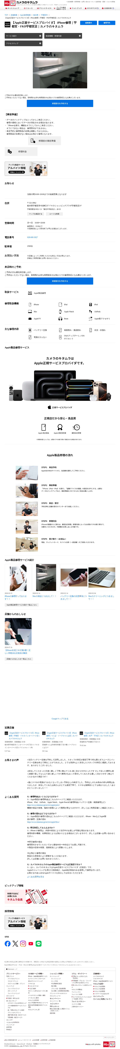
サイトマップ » (98, 996)
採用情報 (77, 1)
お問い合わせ (86, 1)
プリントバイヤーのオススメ (58, 993)
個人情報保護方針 (11, 1040)
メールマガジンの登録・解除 (36, 995)
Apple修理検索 (25, 15)
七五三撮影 (32, 988)
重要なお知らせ (54, 1006)
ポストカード (10, 996)
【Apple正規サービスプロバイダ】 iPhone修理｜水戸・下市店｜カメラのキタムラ (99, 734)
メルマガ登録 (111, 1)
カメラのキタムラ (98, 976)
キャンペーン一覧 (55, 1001)
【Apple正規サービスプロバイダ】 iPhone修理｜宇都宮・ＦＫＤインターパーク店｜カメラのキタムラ (24, 735)
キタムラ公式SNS (33, 1000)
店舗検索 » (97, 974)
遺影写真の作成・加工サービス (17, 1015)
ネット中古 (54, 981)
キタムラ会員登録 (99, 986)
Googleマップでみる (60, 719)
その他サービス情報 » (35, 974)
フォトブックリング (14, 993)
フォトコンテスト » (78, 1001)
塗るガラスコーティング (35, 981)
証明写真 (9, 1027)
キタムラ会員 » (98, 984)
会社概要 (70, 1)
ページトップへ (110, 1037)
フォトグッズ (10, 1025)
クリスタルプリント (14, 978)
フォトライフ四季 (77, 994)
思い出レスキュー (11, 1001)
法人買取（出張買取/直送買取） (60, 991)
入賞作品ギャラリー (78, 1006)
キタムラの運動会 (77, 989)
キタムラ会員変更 (99, 989)
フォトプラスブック (14, 988)
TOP (6, 15)
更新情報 (52, 1013)
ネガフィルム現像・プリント (16, 983)
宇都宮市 (44, 15)
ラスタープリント (13, 981)
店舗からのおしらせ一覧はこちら (19, 659)
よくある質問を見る (35, 877)
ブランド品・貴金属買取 (58, 988)
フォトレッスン (76, 992)
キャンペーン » (55, 998)
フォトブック (10, 986)
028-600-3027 (32, 237)
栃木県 (35, 15)
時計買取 (53, 986)
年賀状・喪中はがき (13, 998)
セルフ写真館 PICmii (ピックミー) (38, 1003)
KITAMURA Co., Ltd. (16, 1046)
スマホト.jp (31, 983)
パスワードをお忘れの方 (101, 994)
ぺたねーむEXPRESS (12, 1022)
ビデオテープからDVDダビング (17, 1003)
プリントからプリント (14, 1012)
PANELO (8, 1030)
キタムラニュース (55, 996)
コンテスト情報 (76, 1004)
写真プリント (10, 976)
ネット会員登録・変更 (98, 1)
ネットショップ (54, 976)
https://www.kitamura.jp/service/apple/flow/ (43, 822)
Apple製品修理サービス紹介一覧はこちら (22, 605)
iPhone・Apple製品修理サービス (37, 976)
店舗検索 (14, 15)
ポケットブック (12, 991)
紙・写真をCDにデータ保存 (16, 1010)
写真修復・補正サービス (15, 1017)
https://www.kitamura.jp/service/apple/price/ (43, 805)
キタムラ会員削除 (99, 991)
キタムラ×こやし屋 (33, 1009)
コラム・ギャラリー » (79, 974)
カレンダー (9, 1020)
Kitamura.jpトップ (12, 969)
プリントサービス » (13, 974)
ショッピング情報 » (57, 974)
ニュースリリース (25, 1040)
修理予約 (107, 23)
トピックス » (54, 1004)
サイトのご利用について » (102, 999)
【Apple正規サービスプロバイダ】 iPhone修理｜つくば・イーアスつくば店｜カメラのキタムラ (62, 735)
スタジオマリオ (34, 986)
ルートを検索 (54, 214)
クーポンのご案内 (33, 998)
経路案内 (88, 23)
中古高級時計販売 (56, 983)
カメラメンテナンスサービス (36, 978)
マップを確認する (35, 214)
